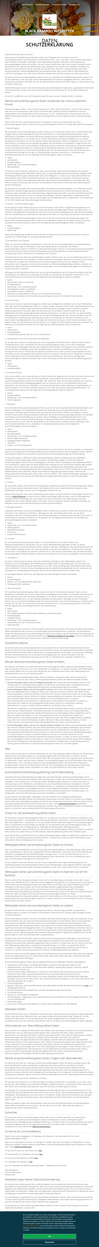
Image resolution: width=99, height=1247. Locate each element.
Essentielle (49, 1242)
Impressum (74, 4)
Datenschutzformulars (41, 1126)
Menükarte (27, 4)
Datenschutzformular (67, 803)
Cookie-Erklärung (19, 496)
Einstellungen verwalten (31, 1226)
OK (49, 1236)
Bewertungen (42, 4)
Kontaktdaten (59, 4)
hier (86, 985)
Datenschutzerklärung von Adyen (60, 636)
